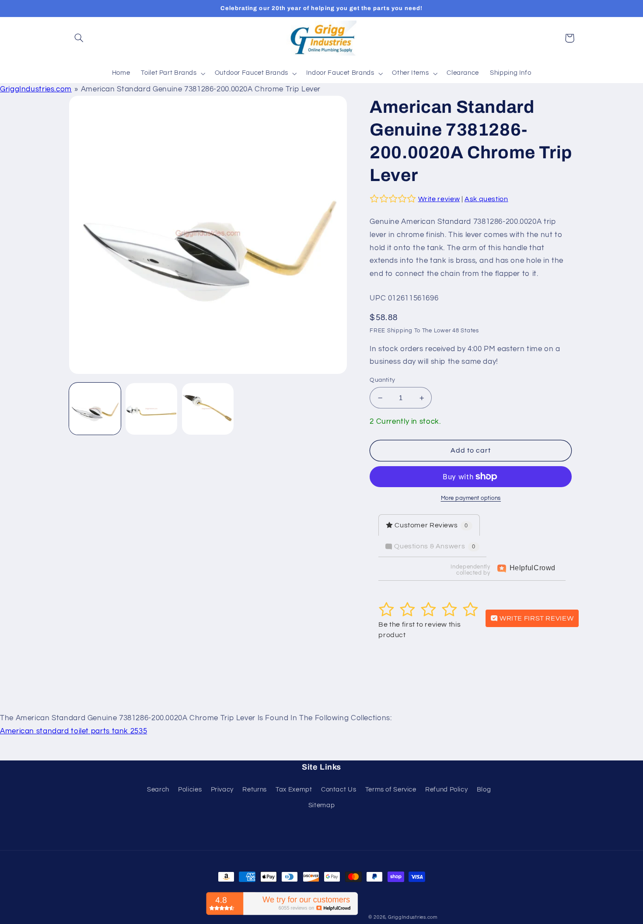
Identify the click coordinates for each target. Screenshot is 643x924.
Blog (484, 789)
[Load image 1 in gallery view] (95, 409)
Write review (439, 198)
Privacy (222, 789)
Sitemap (321, 805)
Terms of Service (390, 789)
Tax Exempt (294, 789)
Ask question (486, 198)
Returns (254, 789)
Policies (190, 789)
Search (158, 789)
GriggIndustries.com (36, 89)
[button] (79, 38)
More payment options (471, 498)
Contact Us (338, 789)
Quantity (382, 380)
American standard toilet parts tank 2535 (73, 731)
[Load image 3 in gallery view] (208, 409)
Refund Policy (446, 789)
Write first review (535, 618)
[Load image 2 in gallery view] (152, 409)
